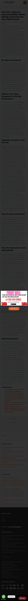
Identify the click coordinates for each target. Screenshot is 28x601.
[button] (26, 292)
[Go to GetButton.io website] (3, 599)
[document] (14, 300)
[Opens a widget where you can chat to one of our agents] (22, 598)
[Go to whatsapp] (3, 596)
